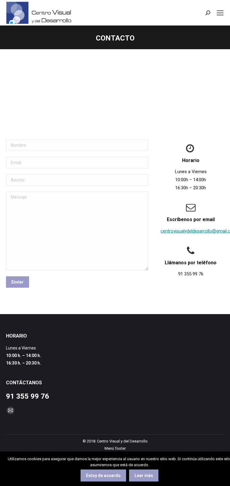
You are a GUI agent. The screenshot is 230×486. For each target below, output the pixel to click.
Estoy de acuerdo (103, 475)
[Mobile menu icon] (220, 13)
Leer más (143, 475)
